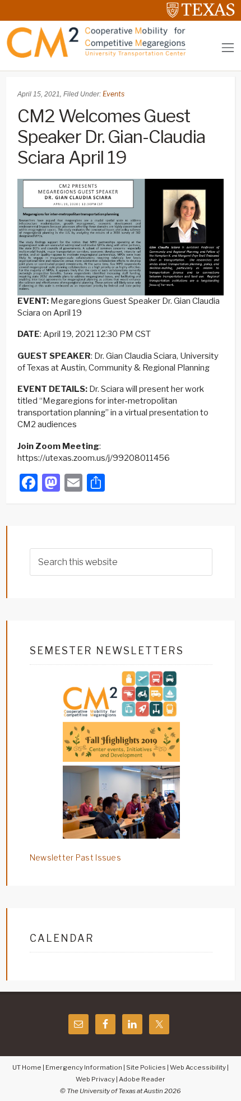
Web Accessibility (198, 1067)
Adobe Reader (142, 1079)
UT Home (26, 1067)
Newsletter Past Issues (75, 857)
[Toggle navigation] (228, 47)
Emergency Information (83, 1067)
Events (113, 94)
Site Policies (146, 1067)
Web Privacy (95, 1079)
